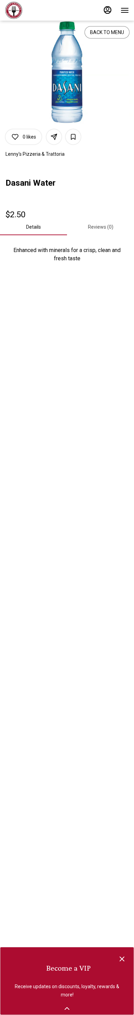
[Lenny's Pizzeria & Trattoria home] (36, 10)
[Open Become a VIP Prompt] (67, 1008)
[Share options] (54, 136)
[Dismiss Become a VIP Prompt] (122, 959)
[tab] (33, 227)
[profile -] (107, 10)
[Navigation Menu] (124, 10)
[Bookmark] (73, 136)
